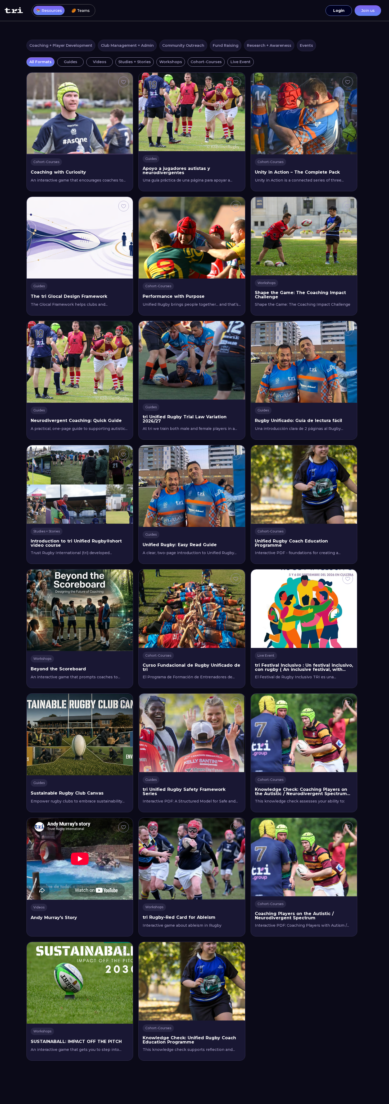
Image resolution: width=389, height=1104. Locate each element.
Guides (70, 61)
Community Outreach (183, 45)
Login (339, 10)
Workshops (170, 61)
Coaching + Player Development (60, 45)
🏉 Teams (80, 10)
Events (306, 45)
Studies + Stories (134, 61)
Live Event (240, 61)
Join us (368, 10)
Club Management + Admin (127, 45)
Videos (99, 61)
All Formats (40, 61)
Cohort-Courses (206, 61)
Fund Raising (225, 45)
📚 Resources (49, 10)
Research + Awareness (269, 45)
